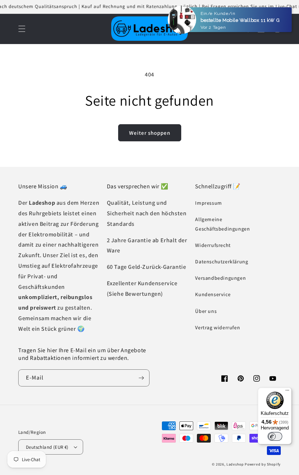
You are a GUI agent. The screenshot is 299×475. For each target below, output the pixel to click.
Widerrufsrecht (212, 245)
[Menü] (287, 392)
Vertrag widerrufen (217, 327)
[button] (22, 29)
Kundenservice (212, 294)
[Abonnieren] (141, 377)
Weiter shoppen (149, 132)
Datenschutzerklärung (221, 261)
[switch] (275, 436)
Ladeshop (235, 464)
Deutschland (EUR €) (47, 447)
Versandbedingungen (220, 278)
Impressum (208, 203)
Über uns (206, 311)
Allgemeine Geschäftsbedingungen (222, 224)
